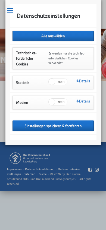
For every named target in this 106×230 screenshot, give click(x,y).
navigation (10, 10)
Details (84, 81)
